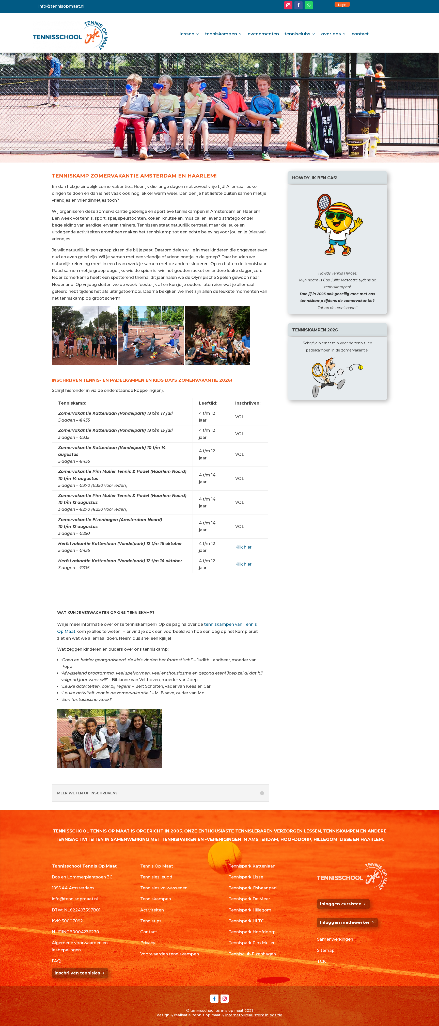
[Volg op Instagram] (288, 5)
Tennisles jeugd (156, 877)
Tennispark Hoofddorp (252, 931)
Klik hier (243, 547)
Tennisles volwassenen (163, 888)
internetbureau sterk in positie (253, 1015)
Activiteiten (152, 910)
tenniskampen (221, 34)
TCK (321, 961)
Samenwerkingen (335, 939)
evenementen (263, 34)
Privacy (147, 942)
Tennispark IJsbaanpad (253, 888)
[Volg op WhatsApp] (309, 5)
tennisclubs (297, 34)
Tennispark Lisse (246, 877)
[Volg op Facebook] (298, 5)
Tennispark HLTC (246, 921)
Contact (148, 931)
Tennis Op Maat (156, 866)
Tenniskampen (155, 898)
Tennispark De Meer (249, 898)
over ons (331, 34)
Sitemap (326, 950)
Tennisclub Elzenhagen (252, 954)
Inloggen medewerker (345, 922)
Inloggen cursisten (341, 904)
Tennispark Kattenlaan (252, 866)
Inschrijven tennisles (77, 973)
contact (360, 34)
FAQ (56, 960)
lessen (187, 34)
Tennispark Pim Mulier (252, 942)
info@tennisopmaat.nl (61, 6)
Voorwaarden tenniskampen (169, 954)
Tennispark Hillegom (250, 910)
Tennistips (151, 921)
